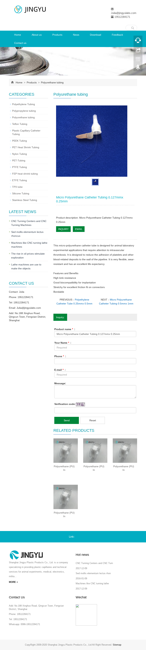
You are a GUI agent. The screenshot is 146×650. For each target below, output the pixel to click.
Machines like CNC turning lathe (92, 583)
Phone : (60, 356)
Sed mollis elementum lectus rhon (93, 573)
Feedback (117, 34)
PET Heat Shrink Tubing (25, 147)
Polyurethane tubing (52, 82)
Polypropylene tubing (24, 110)
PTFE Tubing (19, 167)
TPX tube (17, 186)
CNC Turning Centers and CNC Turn (94, 563)
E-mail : (60, 369)
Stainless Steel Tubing (24, 200)
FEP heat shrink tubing (25, 173)
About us (37, 34)
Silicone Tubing (20, 193)
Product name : (64, 329)
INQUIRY (63, 229)
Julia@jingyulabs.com (123, 12)
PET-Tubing (18, 160)
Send (67, 420)
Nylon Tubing (19, 153)
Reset (92, 420)
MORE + (13, 582)
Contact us (20, 43)
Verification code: (65, 404)
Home (17, 34)
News (76, 34)
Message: (60, 383)
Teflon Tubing (19, 124)
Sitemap (117, 644)
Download (95, 34)
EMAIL (78, 229)
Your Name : (62, 342)
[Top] (138, 68)
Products (57, 34)
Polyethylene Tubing (23, 104)
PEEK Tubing (19, 140)
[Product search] (132, 27)
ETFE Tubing (19, 180)
